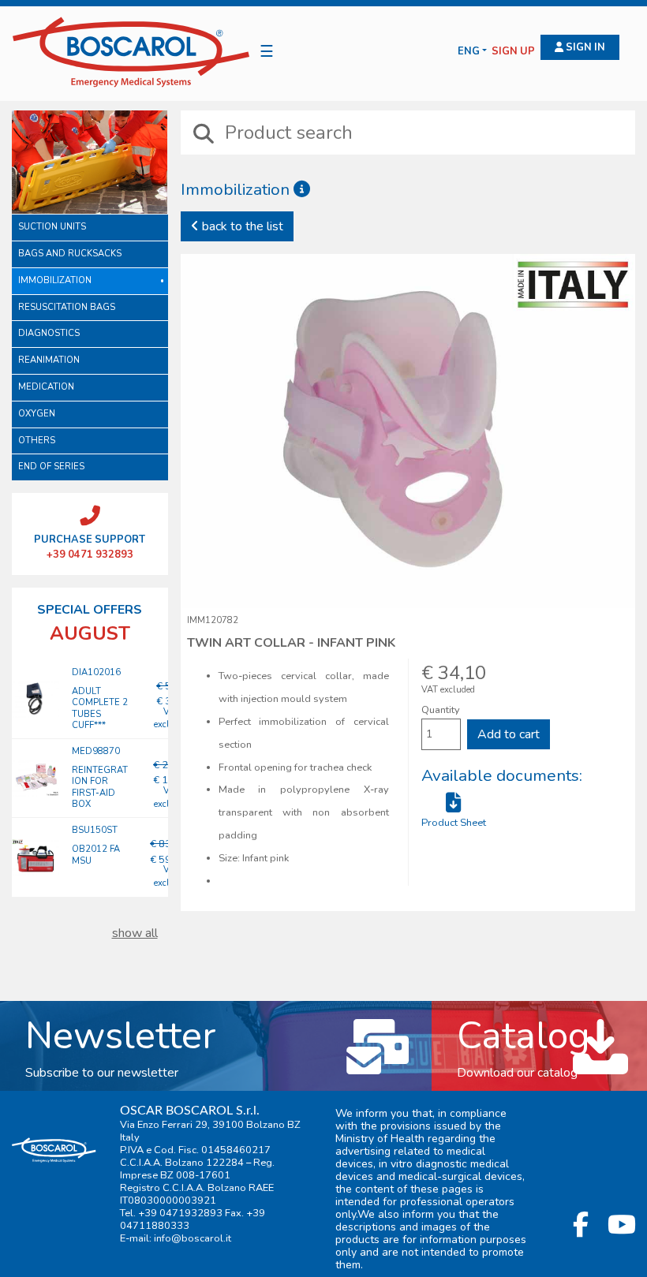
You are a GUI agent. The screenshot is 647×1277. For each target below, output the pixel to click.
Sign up (513, 51)
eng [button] (469, 51)
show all (135, 933)
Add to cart (508, 734)
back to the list (241, 226)
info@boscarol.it (192, 1238)
